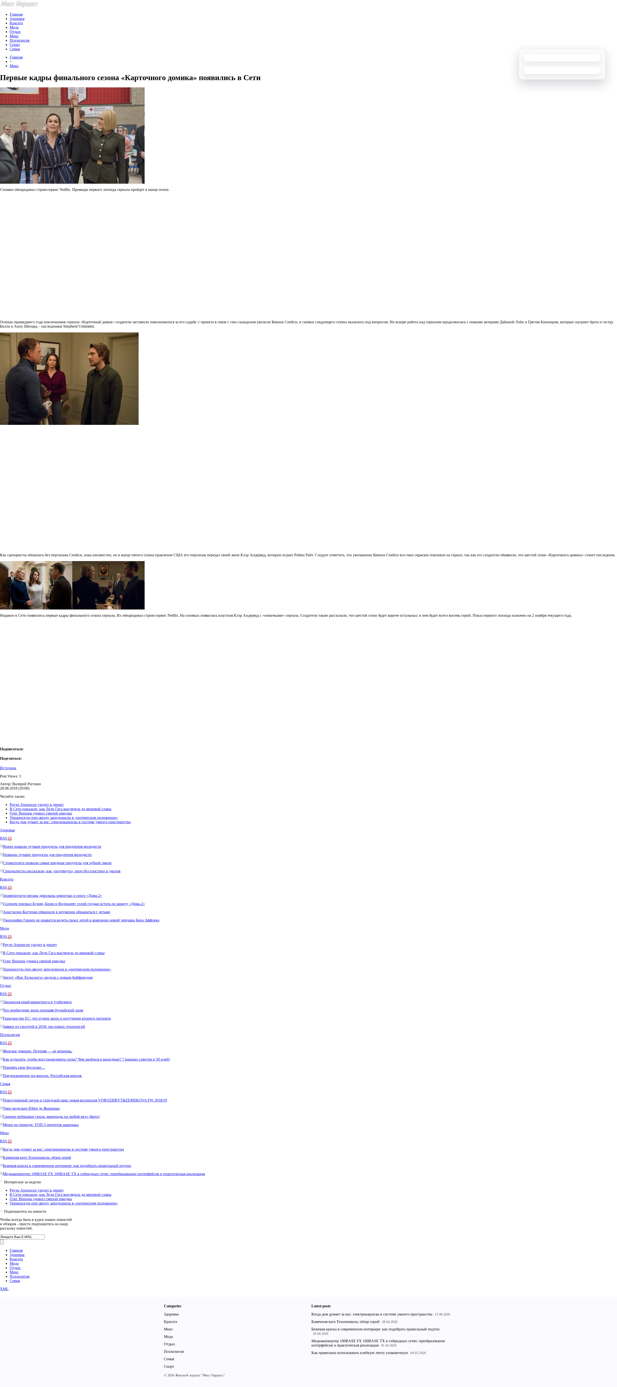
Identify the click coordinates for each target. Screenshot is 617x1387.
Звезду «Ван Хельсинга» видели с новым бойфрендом (48, 977)
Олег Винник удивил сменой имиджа (41, 813)
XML (4, 1289)
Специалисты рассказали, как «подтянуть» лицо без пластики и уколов (62, 871)
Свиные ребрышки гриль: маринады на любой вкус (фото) (51, 1117)
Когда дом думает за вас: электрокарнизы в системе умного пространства (70, 822)
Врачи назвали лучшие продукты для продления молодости (52, 846)
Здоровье (17, 19)
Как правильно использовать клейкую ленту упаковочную (359, 1353)
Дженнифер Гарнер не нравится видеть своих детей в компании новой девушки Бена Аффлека (81, 920)
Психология (19, 40)
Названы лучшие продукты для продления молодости (47, 855)
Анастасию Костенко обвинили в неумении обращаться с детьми (56, 912)
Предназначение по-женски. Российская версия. (42, 1076)
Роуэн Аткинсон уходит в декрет (37, 805)
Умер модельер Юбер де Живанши (31, 1108)
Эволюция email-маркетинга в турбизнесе (37, 1002)
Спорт (15, 45)
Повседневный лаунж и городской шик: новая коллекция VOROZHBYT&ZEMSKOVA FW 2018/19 (85, 1100)
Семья (15, 49)
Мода (14, 27)
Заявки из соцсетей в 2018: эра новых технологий (44, 1026)
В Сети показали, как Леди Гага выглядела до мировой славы (60, 809)
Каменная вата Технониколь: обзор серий (37, 1157)
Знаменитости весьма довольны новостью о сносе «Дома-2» (52, 896)
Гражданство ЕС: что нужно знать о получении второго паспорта (57, 1018)
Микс (14, 36)
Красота (16, 23)
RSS (4, 838)
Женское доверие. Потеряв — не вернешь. (37, 1051)
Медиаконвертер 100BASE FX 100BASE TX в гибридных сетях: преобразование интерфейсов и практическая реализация (104, 1174)
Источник (8, 768)
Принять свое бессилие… (24, 1067)
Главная (16, 14)
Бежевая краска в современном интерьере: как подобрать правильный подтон (67, 1166)
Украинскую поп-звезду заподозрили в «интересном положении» (64, 818)
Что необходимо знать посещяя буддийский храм (43, 1010)
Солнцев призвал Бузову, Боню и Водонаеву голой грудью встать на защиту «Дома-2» (74, 904)
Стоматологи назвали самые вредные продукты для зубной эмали (57, 863)
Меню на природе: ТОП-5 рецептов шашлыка (41, 1125)
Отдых (15, 32)
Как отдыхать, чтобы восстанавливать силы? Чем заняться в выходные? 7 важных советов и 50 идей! (86, 1059)
